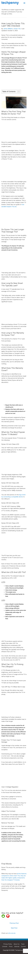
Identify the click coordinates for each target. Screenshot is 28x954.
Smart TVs (17, 28)
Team (23, 944)
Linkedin (4, 946)
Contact (23, 946)
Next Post (14, 928)
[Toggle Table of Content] (17, 91)
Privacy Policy (7, 944)
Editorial (16, 946)
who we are (11, 933)
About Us (16, 944)
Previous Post (14, 923)
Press (11, 946)
